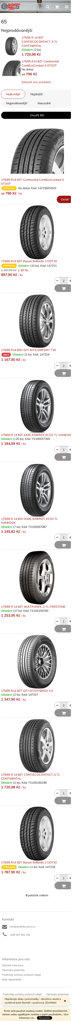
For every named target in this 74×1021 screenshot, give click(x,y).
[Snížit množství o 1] (57, 280)
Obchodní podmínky (13, 970)
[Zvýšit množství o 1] (70, 280)
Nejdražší (36, 94)
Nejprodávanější (16, 103)
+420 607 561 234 (19, 934)
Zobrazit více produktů (36, 82)
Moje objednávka (11, 979)
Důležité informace (13, 965)
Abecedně (44, 103)
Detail (65, 199)
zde (32, 1017)
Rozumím (44, 1017)
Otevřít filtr (37, 115)
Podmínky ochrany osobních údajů (21, 974)
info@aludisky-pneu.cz (22, 926)
